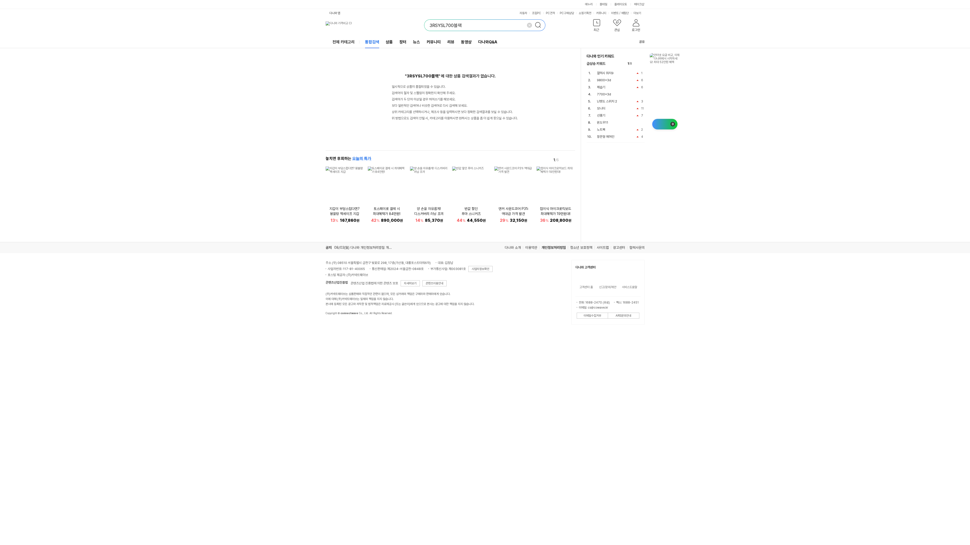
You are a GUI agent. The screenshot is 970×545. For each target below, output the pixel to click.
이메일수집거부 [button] (592, 315)
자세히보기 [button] (410, 283)
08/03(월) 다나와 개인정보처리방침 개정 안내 (366, 248)
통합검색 (372, 42)
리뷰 (450, 42)
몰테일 (603, 4)
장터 (402, 42)
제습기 (601, 87)
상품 (389, 42)
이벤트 (615, 13)
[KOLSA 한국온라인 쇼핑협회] (335, 325)
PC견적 (550, 13)
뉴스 (416, 42)
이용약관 (531, 248)
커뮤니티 (601, 13)
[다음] (571, 159)
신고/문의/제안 (607, 287)
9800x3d (604, 80)
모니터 (601, 108)
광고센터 (619, 248)
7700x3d (604, 94)
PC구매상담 (567, 13)
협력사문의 (637, 248)
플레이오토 (620, 4)
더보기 (638, 13)
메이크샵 (639, 4)
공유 (642, 42)
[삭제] (529, 25)
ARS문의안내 (623, 315)
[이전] (564, 159)
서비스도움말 (629, 287)
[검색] (539, 25)
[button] (597, 26)
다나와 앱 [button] (334, 13)
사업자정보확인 (480, 269)
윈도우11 (602, 122)
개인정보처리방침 (554, 248)
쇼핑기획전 (585, 13)
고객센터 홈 (586, 287)
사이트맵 (603, 248)
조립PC (536, 13)
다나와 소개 (513, 248)
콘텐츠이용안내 (434, 283)
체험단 (625, 13)
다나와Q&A (487, 42)
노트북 (601, 129)
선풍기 (601, 115)
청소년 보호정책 (581, 248)
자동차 (523, 13)
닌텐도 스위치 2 (607, 101)
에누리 (589, 4)
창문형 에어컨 (605, 137)
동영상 (466, 42)
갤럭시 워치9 (605, 73)
